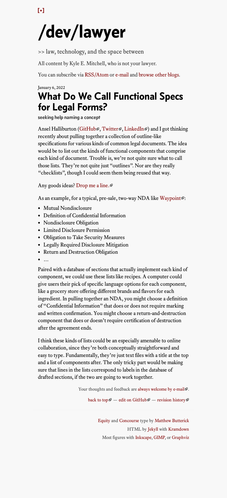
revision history (171, 399)
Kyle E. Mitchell (87, 63)
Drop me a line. (92, 185)
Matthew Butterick (172, 420)
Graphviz (180, 437)
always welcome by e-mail (161, 389)
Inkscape (143, 437)
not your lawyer (138, 63)
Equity (104, 420)
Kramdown (178, 429)
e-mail (122, 74)
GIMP (159, 437)
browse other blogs (159, 74)
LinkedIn (134, 129)
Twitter (110, 129)
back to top (98, 399)
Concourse (129, 420)
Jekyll (153, 429)
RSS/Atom (97, 74)
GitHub (87, 129)
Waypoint (170, 198)
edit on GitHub (133, 399)
